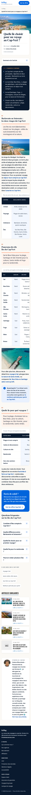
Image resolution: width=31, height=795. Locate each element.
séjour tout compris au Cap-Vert (15, 178)
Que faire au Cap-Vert (9, 581)
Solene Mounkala (11, 49)
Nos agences (5, 747)
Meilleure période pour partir (11, 586)
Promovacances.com (8, 737)
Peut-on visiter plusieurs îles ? (13, 559)
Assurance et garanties (8, 780)
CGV (3, 761)
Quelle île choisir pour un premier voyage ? (12, 542)
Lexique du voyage (7, 786)
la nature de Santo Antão (10, 377)
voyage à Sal (13, 374)
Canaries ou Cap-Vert (12, 191)
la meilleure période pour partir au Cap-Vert (17, 397)
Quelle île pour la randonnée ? (13, 550)
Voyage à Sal (6, 571)
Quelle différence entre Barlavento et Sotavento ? (12, 533)
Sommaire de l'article (15, 60)
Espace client (5, 777)
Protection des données (9, 764)
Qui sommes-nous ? (7, 744)
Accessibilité (5, 770)
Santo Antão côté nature (10, 576)
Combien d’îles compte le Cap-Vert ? (12, 524)
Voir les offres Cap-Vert (14, 507)
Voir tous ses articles (19, 717)
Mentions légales (7, 767)
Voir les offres (24, 3)
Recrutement (5, 750)
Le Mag (3, 8)
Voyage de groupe (7, 783)
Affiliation (4, 753)
